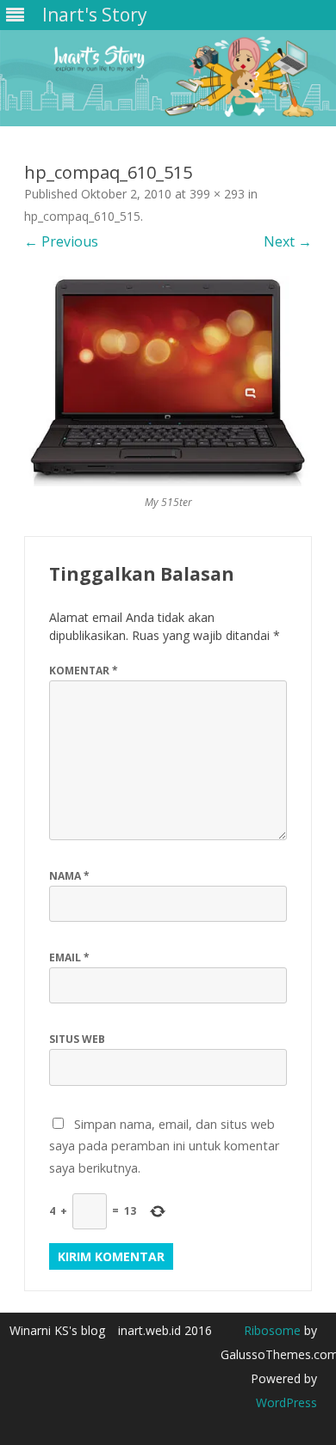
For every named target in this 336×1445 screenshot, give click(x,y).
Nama (69, 876)
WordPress (286, 1402)
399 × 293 (217, 194)
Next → (288, 241)
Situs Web (77, 1039)
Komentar (83, 670)
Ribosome (272, 1330)
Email (69, 957)
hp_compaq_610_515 (82, 216)
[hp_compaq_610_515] (168, 381)
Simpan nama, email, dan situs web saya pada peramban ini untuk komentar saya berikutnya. (164, 1146)
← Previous (61, 241)
